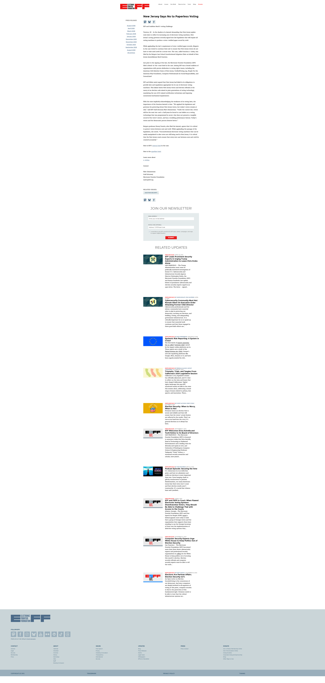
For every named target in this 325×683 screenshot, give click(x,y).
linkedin (54, 634)
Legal (12, 650)
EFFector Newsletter (143, 658)
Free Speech (99, 648)
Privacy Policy (169, 673)
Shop (194, 4)
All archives (131, 53)
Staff (54, 661)
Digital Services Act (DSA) (173, 351)
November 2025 (131, 42)
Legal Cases (141, 654)
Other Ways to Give (228, 658)
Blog (139, 648)
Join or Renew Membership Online (232, 648)
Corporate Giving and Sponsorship (232, 654)
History (55, 654)
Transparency (99, 654)
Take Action (182, 4)
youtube (40, 634)
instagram (27, 634)
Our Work (173, 4)
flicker (47, 634)
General (13, 648)
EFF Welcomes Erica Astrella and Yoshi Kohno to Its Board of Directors (181, 432)
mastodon (13, 634)
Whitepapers (141, 656)
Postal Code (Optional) (154, 224)
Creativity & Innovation (102, 652)
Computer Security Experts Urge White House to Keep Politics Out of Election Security (181, 541)
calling (179, 554)
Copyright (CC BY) (17, 673)
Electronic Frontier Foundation (134, 7)
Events (140, 652)
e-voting (146, 160)
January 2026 (131, 36)
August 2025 (131, 50)
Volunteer (56, 650)
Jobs (54, 658)
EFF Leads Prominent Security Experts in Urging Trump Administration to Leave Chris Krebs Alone (181, 260)
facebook (20, 634)
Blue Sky (34, 634)
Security (13, 652)
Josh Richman (181, 467)
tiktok (61, 634)
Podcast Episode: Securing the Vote (181, 469)
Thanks (242, 673)
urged (184, 515)
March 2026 (131, 31)
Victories (55, 652)
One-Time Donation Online (230, 650)
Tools (189, 4)
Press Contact (184, 648)
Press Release (169, 255)
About (160, 4)
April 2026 (131, 28)
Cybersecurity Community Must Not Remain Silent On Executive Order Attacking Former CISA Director (181, 302)
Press (12, 656)
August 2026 (131, 25)
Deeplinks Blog (170, 297)
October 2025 (131, 44)
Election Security (151, 192)
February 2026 (131, 34)
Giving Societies (227, 652)
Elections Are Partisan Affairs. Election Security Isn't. (178, 575)
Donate (200, 4)
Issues (166, 4)
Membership (14, 654)
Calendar (55, 648)
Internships (56, 656)
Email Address (152, 216)
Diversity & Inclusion (58, 663)
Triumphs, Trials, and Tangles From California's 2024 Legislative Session (181, 372)
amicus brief (157, 146)
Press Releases (131, 20)
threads (67, 634)
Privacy (98, 650)
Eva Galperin (190, 297)
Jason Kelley (181, 297)
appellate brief (156, 151)
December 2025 (131, 39)
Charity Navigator (31, 639)
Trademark (91, 673)
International (99, 656)
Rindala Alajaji (182, 368)
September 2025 (131, 47)
